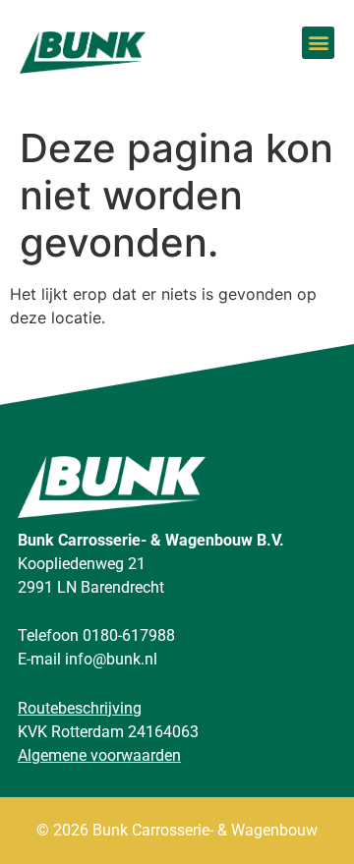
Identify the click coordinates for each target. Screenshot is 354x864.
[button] (318, 43)
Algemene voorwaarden (99, 755)
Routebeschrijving (80, 708)
